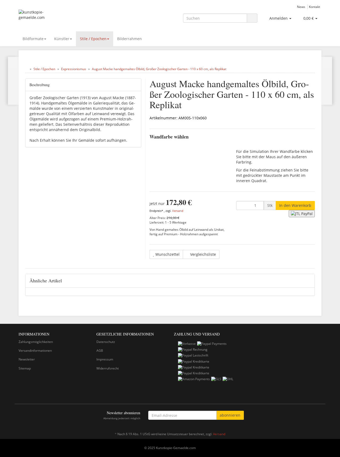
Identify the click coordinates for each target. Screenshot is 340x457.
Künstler (61, 38)
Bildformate (33, 38)
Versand (177, 211)
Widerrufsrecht (107, 368)
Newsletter (27, 359)
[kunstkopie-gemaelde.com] (66, 18)
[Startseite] (26, 69)
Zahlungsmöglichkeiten (36, 341)
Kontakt (314, 7)
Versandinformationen (35, 350)
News (301, 7)
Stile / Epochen (93, 38)
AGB (99, 350)
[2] (302, 213)
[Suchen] (252, 18)
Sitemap (25, 368)
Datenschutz (105, 341)
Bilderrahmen (129, 38)
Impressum (104, 359)
